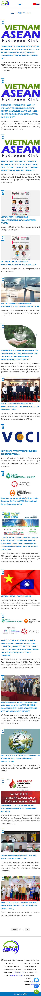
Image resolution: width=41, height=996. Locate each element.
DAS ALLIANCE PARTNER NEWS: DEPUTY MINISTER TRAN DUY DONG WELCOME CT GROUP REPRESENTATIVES (20, 407)
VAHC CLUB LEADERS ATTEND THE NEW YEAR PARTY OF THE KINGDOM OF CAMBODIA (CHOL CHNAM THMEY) (19, 906)
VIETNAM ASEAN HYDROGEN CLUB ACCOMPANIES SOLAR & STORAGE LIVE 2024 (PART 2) (18, 220)
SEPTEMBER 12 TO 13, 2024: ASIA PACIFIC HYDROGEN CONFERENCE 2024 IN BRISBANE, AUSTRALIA (18, 808)
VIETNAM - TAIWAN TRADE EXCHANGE (16, 596)
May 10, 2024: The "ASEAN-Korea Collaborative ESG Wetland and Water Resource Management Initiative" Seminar (20, 758)
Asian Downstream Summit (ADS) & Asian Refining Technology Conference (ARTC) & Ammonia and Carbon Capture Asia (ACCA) (19, 501)
